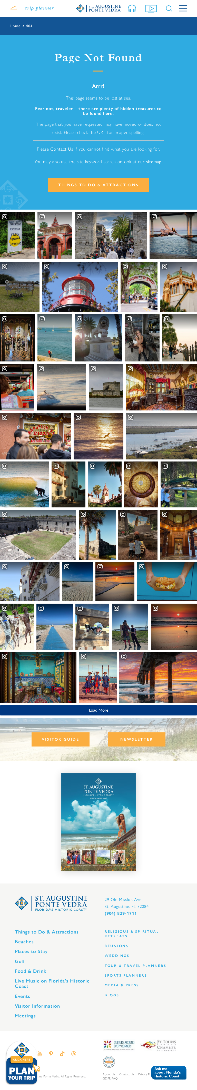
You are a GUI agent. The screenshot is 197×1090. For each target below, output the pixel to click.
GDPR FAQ (110, 1078)
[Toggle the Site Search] (169, 8)
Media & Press (122, 985)
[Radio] (133, 8)
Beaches (24, 942)
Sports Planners (126, 975)
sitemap (154, 161)
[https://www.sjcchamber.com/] (158, 1045)
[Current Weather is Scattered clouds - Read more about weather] (14, 8)
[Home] (98, 8)
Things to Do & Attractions (98, 185)
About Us (109, 1074)
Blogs (112, 995)
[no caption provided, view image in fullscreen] (142, 338)
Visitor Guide (60, 739)
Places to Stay (31, 951)
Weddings (117, 956)
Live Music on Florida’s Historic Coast (52, 983)
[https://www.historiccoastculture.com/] (119, 1045)
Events (23, 996)
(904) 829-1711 (121, 913)
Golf (20, 961)
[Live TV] (152, 8)
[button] (167, 1073)
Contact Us (61, 148)
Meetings (25, 1016)
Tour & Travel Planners (135, 966)
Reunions (117, 946)
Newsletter (136, 739)
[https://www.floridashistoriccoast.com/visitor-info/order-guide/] (98, 822)
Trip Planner (39, 8)
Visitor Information (37, 1006)
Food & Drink (30, 971)
